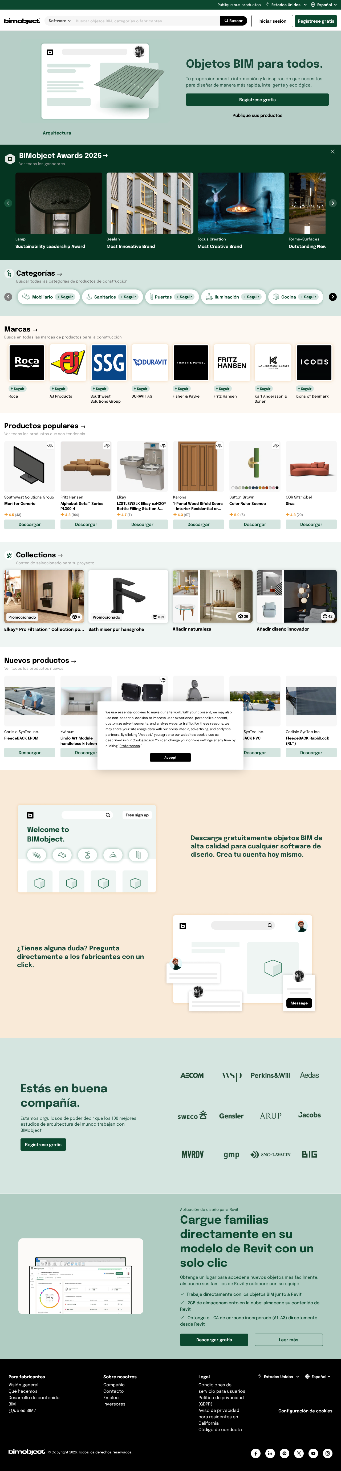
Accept (170, 757)
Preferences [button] (130, 745)
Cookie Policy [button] (143, 740)
